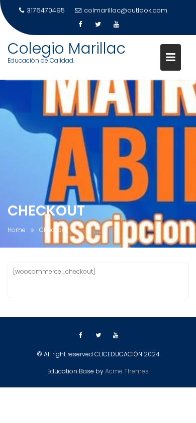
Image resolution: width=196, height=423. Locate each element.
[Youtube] (116, 25)
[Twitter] (98, 25)
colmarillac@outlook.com (125, 10)
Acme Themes (127, 371)
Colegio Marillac (67, 48)
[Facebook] (80, 25)
